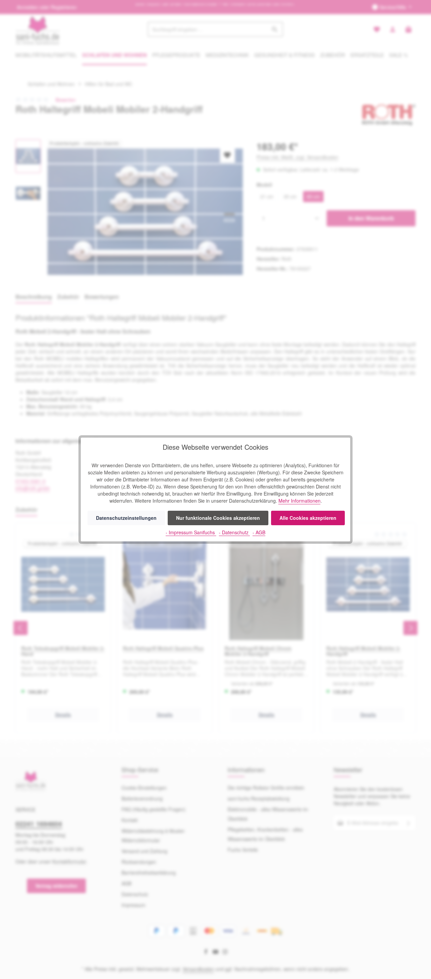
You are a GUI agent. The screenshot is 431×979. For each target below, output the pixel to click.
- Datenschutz (234, 532)
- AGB (259, 532)
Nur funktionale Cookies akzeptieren (218, 517)
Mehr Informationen (299, 500)
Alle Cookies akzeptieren (307, 517)
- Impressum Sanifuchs (191, 532)
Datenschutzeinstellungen (126, 517)
